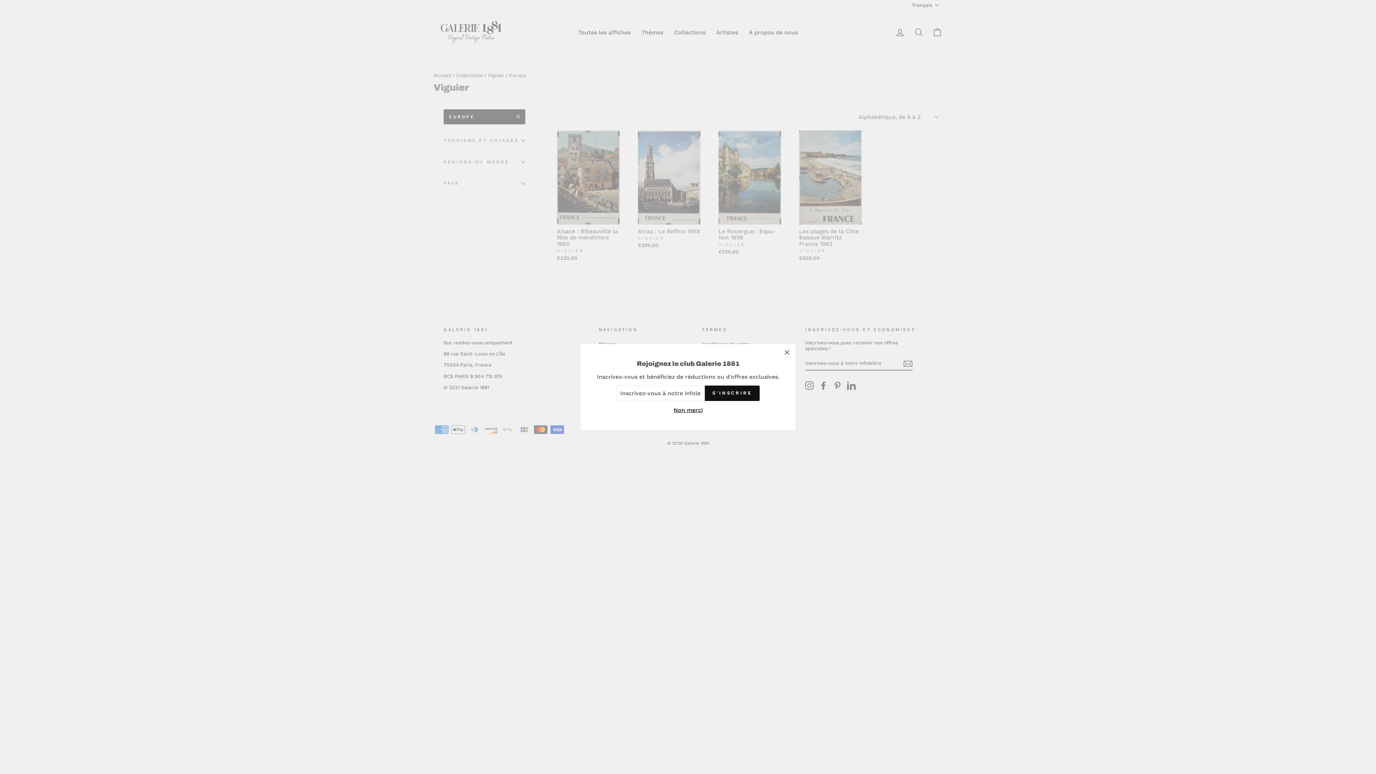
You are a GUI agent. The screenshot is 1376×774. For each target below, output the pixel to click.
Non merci (688, 410)
